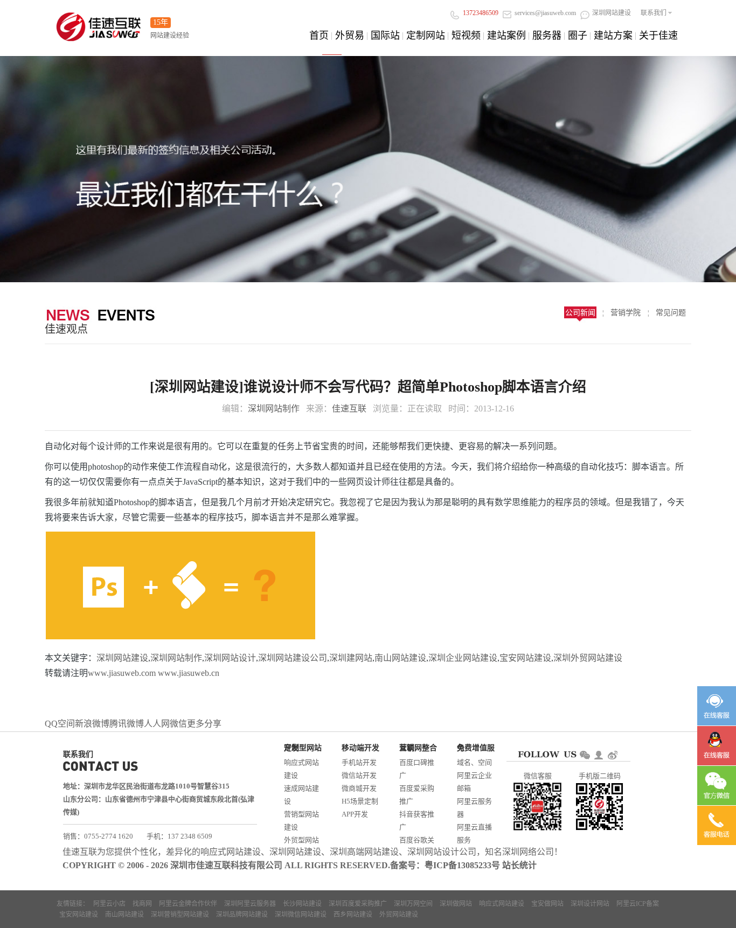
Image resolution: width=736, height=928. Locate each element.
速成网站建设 (301, 794)
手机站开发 (359, 762)
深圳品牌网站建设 (242, 914)
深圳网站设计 (230, 657)
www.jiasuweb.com (122, 673)
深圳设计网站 (590, 904)
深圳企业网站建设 (462, 657)
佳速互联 (349, 408)
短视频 (466, 35)
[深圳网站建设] (98, 23)
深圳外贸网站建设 (587, 657)
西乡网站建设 (353, 914)
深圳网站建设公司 (292, 657)
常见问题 (671, 313)
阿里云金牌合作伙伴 (188, 904)
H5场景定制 (360, 801)
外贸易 (349, 35)
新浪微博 (92, 723)
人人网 (157, 723)
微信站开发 (359, 775)
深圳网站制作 (274, 408)
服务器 (546, 35)
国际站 (385, 35)
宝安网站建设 (525, 657)
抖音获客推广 (416, 820)
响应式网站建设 (301, 768)
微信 (178, 723)
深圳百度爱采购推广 (358, 904)
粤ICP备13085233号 (462, 865)
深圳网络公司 (528, 851)
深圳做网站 (456, 904)
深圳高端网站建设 (364, 851)
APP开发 (355, 814)
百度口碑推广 (416, 768)
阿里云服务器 (474, 807)
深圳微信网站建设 (301, 914)
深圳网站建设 (122, 657)
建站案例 (506, 35)
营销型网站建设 (301, 820)
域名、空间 (474, 762)
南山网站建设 (400, 657)
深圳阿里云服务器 (250, 904)
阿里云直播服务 (474, 833)
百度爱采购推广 (416, 794)
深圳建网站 (350, 657)
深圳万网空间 (413, 904)
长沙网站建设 (302, 904)
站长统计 (519, 865)
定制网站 (425, 35)
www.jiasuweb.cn (188, 673)
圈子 (577, 35)
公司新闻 (580, 313)
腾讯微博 (126, 723)
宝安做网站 (547, 904)
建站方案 (613, 35)
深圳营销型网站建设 (180, 914)
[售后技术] (716, 745)
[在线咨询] (716, 705)
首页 (319, 35)
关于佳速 (658, 35)
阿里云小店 (109, 904)
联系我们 (653, 13)
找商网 (142, 904)
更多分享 (204, 723)
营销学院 (625, 313)
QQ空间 (60, 723)
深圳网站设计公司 (441, 851)
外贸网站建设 (398, 914)
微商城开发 (359, 788)
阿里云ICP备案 (637, 904)
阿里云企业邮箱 (474, 781)
